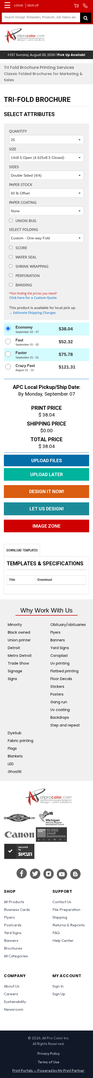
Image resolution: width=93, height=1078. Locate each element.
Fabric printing (20, 740)
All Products (14, 901)
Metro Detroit (20, 655)
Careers (11, 993)
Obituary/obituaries (68, 624)
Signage (15, 671)
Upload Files (46, 460)
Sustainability (15, 1001)
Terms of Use (48, 1062)
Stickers (57, 686)
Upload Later (46, 474)
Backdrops (59, 717)
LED (11, 763)
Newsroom (13, 1009)
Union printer (19, 640)
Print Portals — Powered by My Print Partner (48, 1070)
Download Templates (21, 550)
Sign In (58, 986)
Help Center (63, 940)
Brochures (13, 948)
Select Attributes (29, 114)
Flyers (55, 632)
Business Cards (17, 909)
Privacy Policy (48, 1053)
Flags (12, 748)
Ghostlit (15, 771)
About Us (11, 986)
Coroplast (59, 655)
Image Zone (46, 526)
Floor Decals (61, 678)
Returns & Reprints (68, 924)
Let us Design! (46, 508)
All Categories (16, 955)
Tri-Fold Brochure (37, 99)
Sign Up (33, 5)
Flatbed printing (64, 671)
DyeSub (14, 733)
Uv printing (59, 663)
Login (18, 5)
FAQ (56, 932)
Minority (15, 624)
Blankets (15, 756)
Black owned (19, 632)
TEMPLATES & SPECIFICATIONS (45, 564)
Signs (12, 678)
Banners (57, 640)
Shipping (59, 917)
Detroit (14, 647)
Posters (57, 694)
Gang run (58, 702)
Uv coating (60, 709)
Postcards (12, 924)
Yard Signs (59, 647)
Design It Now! (46, 491)
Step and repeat (65, 725)
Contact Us (61, 901)
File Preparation (66, 909)
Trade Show (18, 663)
